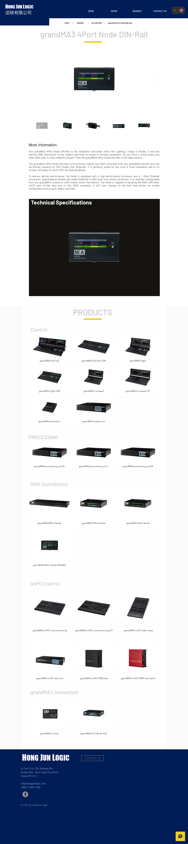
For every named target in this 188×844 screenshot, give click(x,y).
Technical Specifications (61, 202)
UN (20, 6)
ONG (12, 6)
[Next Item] (154, 79)
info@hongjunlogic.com (33, 783)
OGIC (29, 6)
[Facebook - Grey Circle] (25, 794)
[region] (94, 247)
